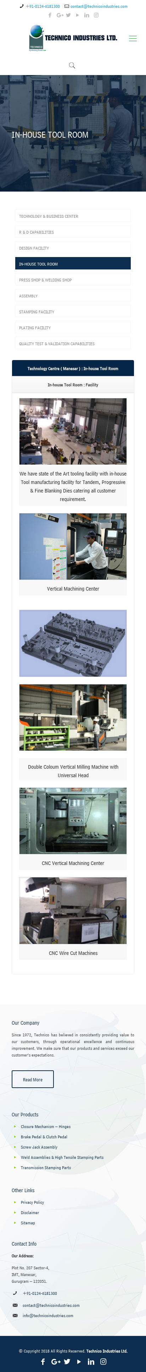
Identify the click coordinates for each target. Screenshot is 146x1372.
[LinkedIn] (87, 14)
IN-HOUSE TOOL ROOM (38, 263)
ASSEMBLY (28, 295)
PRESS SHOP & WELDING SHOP (45, 279)
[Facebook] (50, 14)
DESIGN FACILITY (34, 247)
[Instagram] (96, 14)
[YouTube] (78, 14)
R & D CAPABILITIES (36, 231)
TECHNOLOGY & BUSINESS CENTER (48, 215)
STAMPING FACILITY (36, 311)
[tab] (73, 368)
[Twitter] (68, 14)
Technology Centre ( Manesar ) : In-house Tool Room (73, 367)
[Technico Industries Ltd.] (73, 37)
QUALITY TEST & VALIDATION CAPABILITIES (57, 343)
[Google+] (59, 14)
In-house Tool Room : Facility (73, 384)
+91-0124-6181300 (43, 5)
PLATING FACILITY (35, 327)
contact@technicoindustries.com (99, 5)
